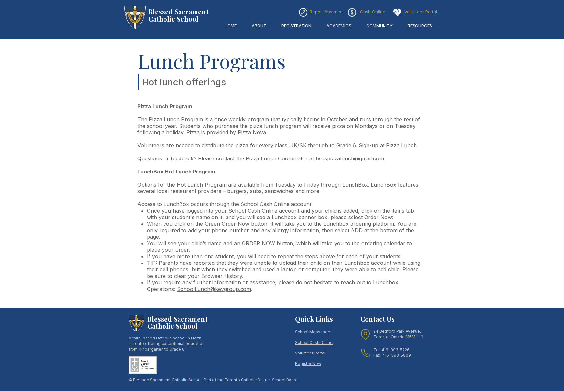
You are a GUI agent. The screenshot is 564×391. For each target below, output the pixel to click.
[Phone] (365, 352)
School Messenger (313, 331)
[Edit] (303, 12)
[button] (259, 26)
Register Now (308, 363)
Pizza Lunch (401, 145)
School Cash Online (314, 342)
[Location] (365, 334)
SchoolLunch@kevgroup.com (214, 289)
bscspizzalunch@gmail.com (350, 158)
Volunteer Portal (310, 353)
